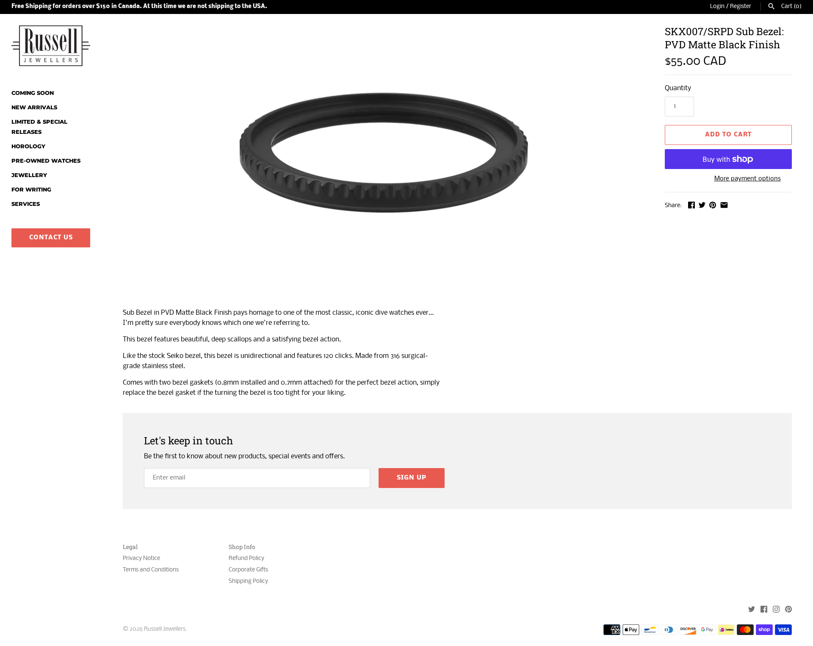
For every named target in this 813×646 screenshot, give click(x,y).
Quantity (678, 88)
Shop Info (242, 547)
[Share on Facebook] (691, 204)
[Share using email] (724, 204)
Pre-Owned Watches (45, 161)
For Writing (31, 189)
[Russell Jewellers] (51, 45)
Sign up (411, 477)
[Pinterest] (788, 610)
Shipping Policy (248, 581)
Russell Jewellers (164, 629)
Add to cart (728, 134)
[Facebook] (763, 610)
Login (717, 6)
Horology (28, 146)
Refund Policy (246, 558)
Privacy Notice (141, 558)
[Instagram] (776, 610)
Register (740, 6)
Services (25, 204)
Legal (130, 547)
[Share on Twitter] (702, 204)
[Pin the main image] (712, 204)
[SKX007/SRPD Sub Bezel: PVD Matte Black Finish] (383, 162)
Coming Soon (32, 93)
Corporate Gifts (248, 570)
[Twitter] (751, 610)
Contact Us (51, 237)
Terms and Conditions (151, 570)
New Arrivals (34, 107)
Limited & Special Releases (39, 127)
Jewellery (29, 175)
